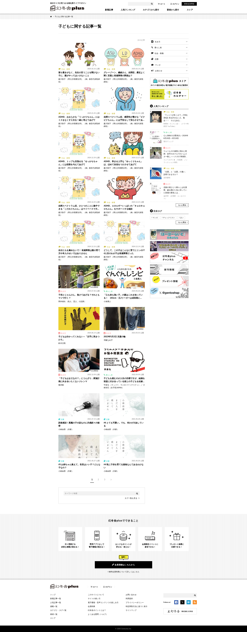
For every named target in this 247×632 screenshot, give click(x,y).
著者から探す (173, 10)
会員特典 (91, 606)
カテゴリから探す (151, 10)
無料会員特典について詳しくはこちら (124, 572)
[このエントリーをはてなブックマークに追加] (189, 603)
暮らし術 (158, 48)
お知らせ (158, 71)
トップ (53, 595)
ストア (190, 10)
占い (182, 218)
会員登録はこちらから (125, 565)
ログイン (176, 4)
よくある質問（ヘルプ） (98, 614)
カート (162, 4)
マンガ (157, 65)
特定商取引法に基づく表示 (136, 606)
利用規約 (129, 598)
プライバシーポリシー (135, 602)
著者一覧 (53, 614)
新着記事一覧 (55, 598)
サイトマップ (131, 610)
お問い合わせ (131, 595)
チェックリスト (169, 218)
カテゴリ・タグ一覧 (58, 610)
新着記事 (109, 10)
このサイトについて (96, 595)
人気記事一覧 (55, 602)
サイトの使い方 (94, 598)
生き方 (157, 42)
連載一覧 (53, 606)
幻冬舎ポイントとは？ (97, 610)
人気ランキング (128, 10)
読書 (156, 59)
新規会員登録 (189, 4)
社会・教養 (159, 53)
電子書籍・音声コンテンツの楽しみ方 (103, 602)
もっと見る (182, 205)
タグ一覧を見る (131, 498)
